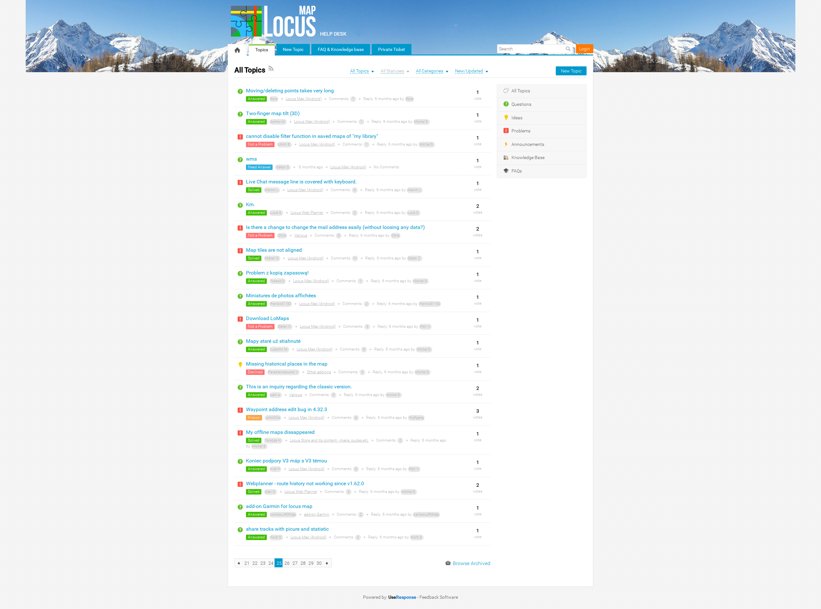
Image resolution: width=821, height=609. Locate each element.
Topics (261, 49)
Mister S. (272, 258)
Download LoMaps (267, 318)
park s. (275, 395)
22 (255, 563)
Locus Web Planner (307, 212)
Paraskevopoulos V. (283, 372)
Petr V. (425, 327)
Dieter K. (285, 327)
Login (584, 48)
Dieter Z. (414, 258)
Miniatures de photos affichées (281, 295)
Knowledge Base (528, 157)
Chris (282, 235)
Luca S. (276, 213)
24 (271, 563)
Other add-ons (319, 372)
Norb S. (276, 537)
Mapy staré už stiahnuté (273, 341)
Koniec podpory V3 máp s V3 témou (286, 461)
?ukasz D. (277, 281)
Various (300, 235)
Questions (521, 104)
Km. (250, 204)
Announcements (528, 144)
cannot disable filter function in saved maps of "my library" (312, 136)
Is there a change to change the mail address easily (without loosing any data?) (335, 227)
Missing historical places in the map (286, 364)
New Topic (293, 49)
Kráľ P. (275, 469)
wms (251, 159)
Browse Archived (471, 563)
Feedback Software (438, 597)
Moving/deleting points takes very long (290, 91)
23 (263, 563)
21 (247, 563)
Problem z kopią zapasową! (277, 273)
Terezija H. (273, 440)
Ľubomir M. (279, 349)
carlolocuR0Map (283, 514)
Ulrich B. (284, 144)
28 (303, 563)
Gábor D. (283, 167)
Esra (273, 99)
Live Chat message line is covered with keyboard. (301, 182)
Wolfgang (416, 418)
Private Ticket (391, 49)
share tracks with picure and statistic (287, 529)
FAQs (517, 171)
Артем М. (278, 122)
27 (295, 563)
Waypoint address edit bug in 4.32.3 (286, 409)
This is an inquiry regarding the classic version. (299, 387)
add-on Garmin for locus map (279, 506)
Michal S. (421, 122)
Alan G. (270, 492)
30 (319, 563)
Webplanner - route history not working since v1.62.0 (305, 483)
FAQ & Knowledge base (341, 49)
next (327, 562)
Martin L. (272, 190)
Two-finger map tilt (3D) (273, 113)
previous (239, 562)
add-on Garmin (316, 514)
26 (287, 563)
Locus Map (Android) (304, 99)
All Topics (521, 91)
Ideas (517, 118)
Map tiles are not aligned (274, 250)
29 (311, 563)
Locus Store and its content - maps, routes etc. (329, 440)
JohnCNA (273, 418)
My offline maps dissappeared (280, 432)
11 (355, 258)
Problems (521, 131)
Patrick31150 (280, 304)
